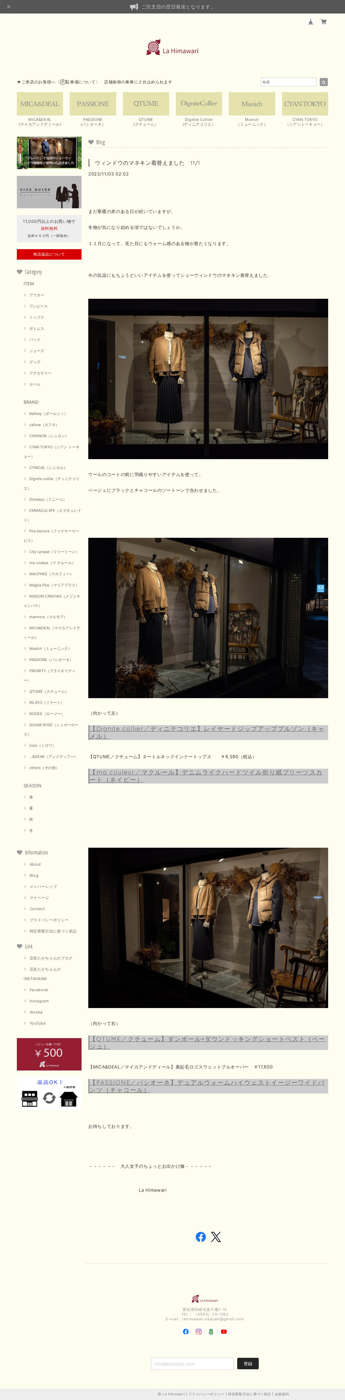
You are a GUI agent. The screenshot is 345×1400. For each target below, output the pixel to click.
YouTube (38, 1023)
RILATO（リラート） (46, 702)
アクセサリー (40, 373)
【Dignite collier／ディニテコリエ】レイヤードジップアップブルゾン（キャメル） (207, 732)
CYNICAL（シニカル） (48, 467)
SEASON (32, 785)
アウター (36, 295)
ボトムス (36, 328)
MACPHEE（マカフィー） (51, 574)
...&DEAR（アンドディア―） (53, 756)
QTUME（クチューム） (49, 691)
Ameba (36, 1012)
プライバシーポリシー (49, 920)
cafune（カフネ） (44, 424)
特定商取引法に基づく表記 (53, 931)
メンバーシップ (43, 886)
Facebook (39, 989)
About (35, 864)
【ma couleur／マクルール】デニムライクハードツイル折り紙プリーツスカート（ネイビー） (206, 776)
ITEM (29, 283)
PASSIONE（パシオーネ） (51, 659)
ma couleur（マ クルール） (52, 562)
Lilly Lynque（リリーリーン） (54, 551)
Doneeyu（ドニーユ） (48, 499)
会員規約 (282, 1394)
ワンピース (38, 306)
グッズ (34, 362)
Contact (37, 908)
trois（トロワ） (42, 745)
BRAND (31, 402)
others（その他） (44, 767)
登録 (248, 1363)
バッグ (34, 339)
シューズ (36, 350)
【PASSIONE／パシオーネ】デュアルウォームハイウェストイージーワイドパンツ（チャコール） (207, 1086)
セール (34, 384)
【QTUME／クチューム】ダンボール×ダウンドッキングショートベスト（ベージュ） (207, 1042)
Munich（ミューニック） (50, 648)
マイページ (39, 897)
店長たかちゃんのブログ (51, 958)
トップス (36, 317)
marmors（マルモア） (48, 616)
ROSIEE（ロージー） (47, 713)
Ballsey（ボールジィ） (48, 413)
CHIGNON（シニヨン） (49, 435)
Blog (34, 875)
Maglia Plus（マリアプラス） (54, 585)
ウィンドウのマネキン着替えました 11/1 (147, 162)
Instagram (39, 1001)
